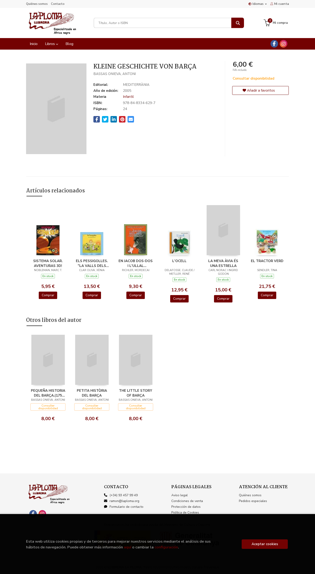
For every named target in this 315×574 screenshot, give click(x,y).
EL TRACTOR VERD (267, 261)
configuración (166, 547)
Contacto (58, 4)
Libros (50, 43)
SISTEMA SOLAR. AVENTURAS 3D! (48, 263)
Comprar (48, 295)
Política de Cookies (185, 512)
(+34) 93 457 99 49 (124, 495)
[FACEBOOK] (274, 44)
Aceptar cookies (265, 544)
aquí (127, 547)
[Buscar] (237, 23)
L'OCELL (179, 261)
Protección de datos (186, 507)
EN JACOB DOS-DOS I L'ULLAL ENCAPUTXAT (136, 263)
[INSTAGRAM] (283, 44)
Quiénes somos (37, 4)
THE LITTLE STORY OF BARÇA (135, 393)
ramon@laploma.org (124, 501)
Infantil (128, 96)
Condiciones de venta (187, 501)
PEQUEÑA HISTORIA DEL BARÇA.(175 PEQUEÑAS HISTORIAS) (48, 393)
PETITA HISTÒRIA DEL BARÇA (92, 393)
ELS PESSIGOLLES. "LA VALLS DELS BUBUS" (92, 263)
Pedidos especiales (253, 501)
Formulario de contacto (126, 507)
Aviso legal (179, 495)
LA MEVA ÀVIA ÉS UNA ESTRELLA (223, 263)
